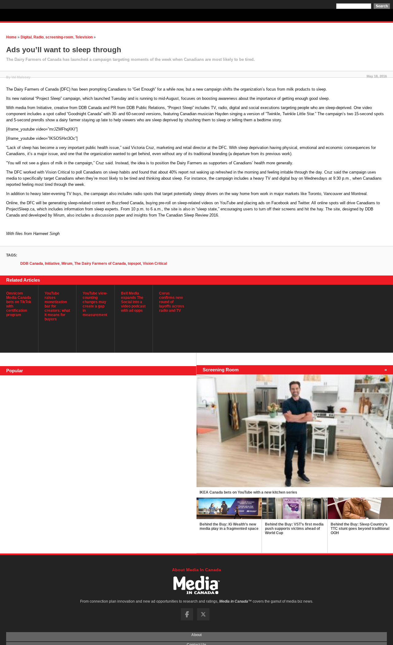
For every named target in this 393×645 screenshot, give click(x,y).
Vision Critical (155, 263)
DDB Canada (31, 263)
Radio (38, 37)
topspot (134, 263)
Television (84, 37)
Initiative (52, 263)
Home (11, 37)
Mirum (66, 263)
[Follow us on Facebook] (187, 619)
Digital (26, 37)
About (196, 637)
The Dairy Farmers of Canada (100, 263)
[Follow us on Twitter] (203, 619)
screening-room (59, 37)
